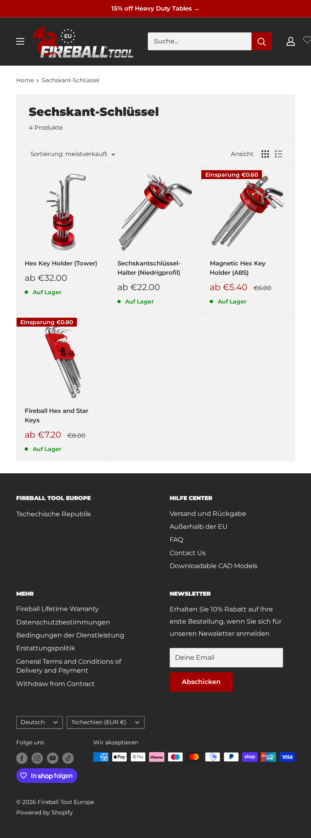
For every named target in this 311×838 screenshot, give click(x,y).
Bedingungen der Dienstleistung (70, 635)
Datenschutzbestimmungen (63, 622)
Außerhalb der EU (199, 526)
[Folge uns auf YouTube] (52, 757)
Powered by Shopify (44, 812)
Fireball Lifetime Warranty (57, 609)
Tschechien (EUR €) (98, 722)
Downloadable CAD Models (214, 566)
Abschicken (201, 682)
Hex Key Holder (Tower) (61, 263)
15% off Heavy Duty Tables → (155, 8)
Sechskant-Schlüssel (70, 80)
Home (25, 80)
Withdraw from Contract (55, 684)
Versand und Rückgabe (208, 513)
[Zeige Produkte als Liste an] (278, 154)
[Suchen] (261, 41)
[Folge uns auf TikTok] (68, 757)
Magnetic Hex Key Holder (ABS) (238, 267)
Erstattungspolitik (45, 648)
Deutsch (33, 722)
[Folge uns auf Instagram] (37, 757)
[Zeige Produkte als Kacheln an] (265, 154)
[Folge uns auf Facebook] (22, 757)
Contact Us (188, 553)
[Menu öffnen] (20, 41)
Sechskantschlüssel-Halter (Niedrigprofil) (149, 267)
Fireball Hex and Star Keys (56, 415)
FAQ (176, 539)
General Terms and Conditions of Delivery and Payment (68, 666)
